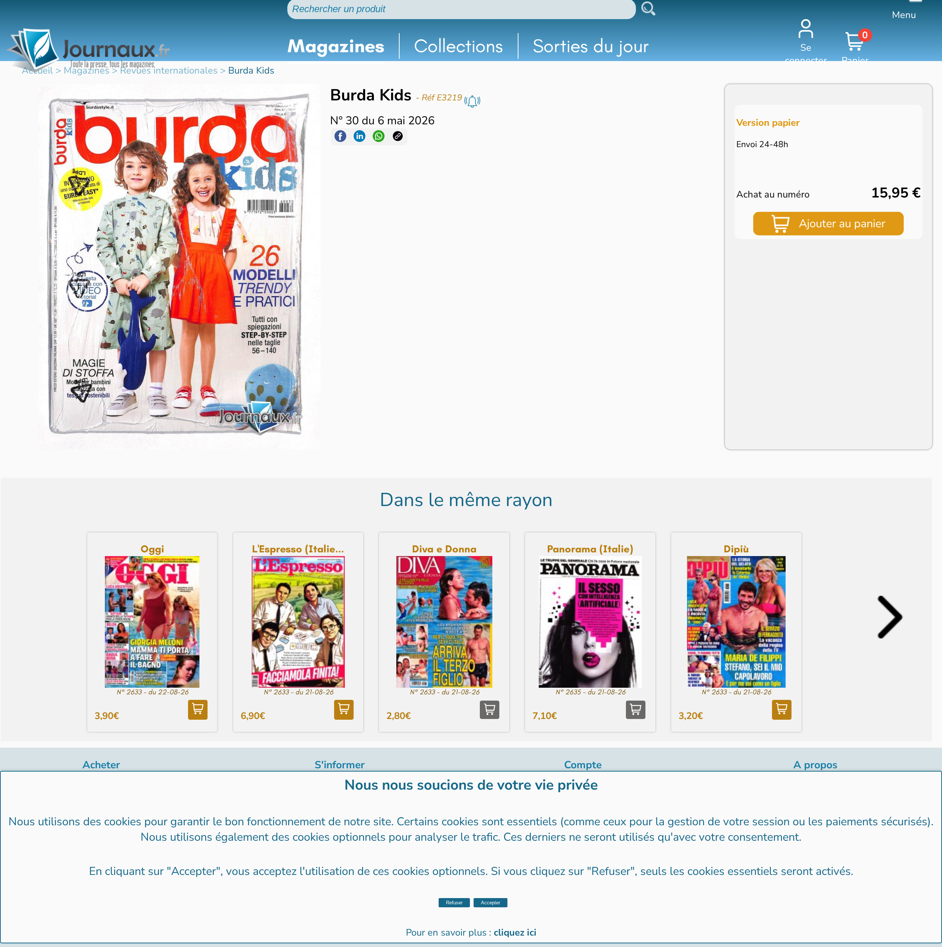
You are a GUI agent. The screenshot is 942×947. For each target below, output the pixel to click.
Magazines (336, 46)
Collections (458, 46)
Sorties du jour (591, 46)
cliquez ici (515, 932)
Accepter (490, 902)
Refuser (454, 902)
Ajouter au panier (842, 223)
